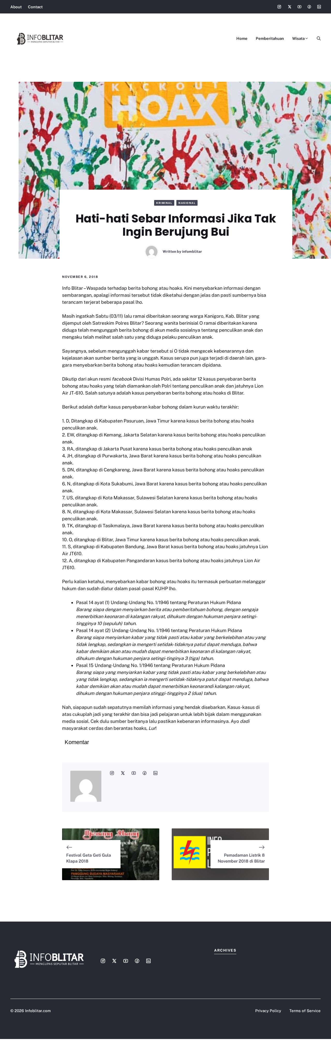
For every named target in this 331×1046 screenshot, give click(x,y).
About (16, 7)
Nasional (186, 202)
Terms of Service (305, 1010)
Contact (35, 7)
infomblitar (192, 251)
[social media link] (112, 773)
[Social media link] (279, 7)
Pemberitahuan (270, 38)
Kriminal (164, 202)
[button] (317, 38)
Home (241, 38)
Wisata (298, 38)
